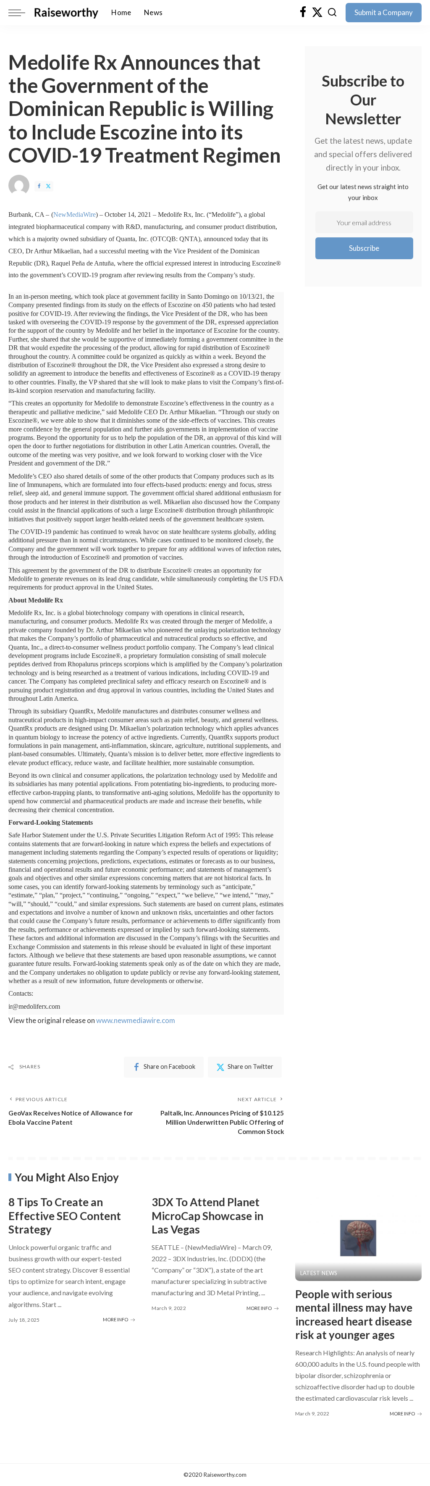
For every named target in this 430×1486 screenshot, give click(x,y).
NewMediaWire (74, 214)
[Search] (332, 12)
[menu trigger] (21, 12)
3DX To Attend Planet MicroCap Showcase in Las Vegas (207, 1215)
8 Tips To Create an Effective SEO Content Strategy (64, 1215)
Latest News (319, 1273)
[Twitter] (317, 12)
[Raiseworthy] (66, 12)
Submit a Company (383, 12)
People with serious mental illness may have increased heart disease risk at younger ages (353, 1314)
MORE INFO (115, 1319)
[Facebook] (303, 12)
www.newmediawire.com (135, 1020)
